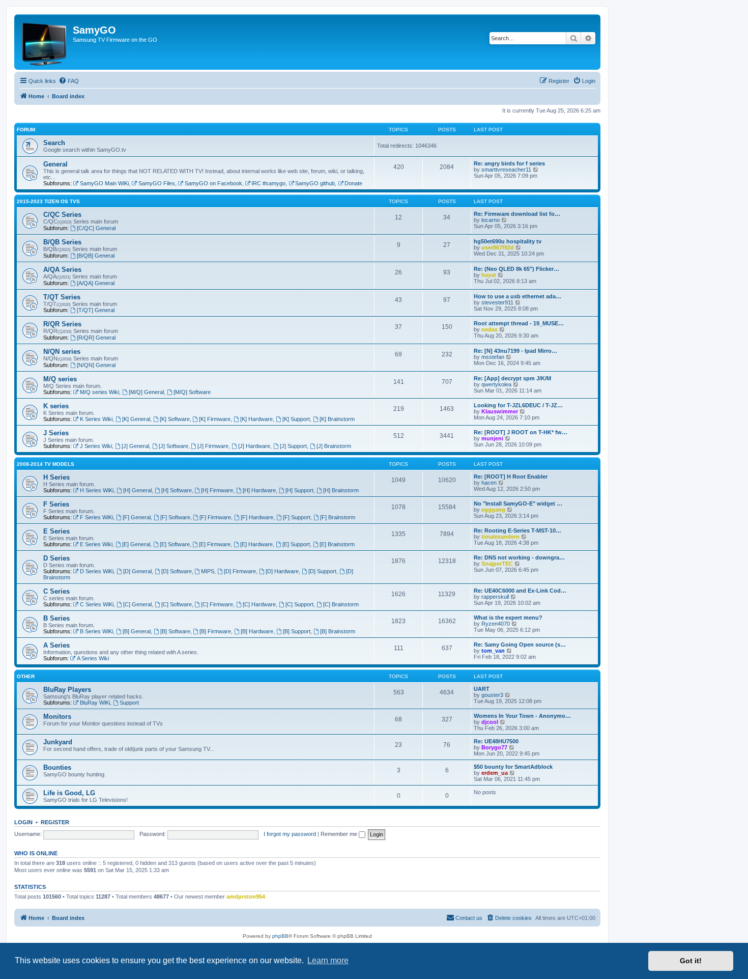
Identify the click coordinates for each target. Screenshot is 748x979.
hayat (488, 275)
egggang (493, 510)
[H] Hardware (259, 490)
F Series (56, 504)
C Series (56, 591)
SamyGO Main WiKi (104, 183)
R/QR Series (62, 324)
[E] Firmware (215, 544)
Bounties (57, 767)
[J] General (135, 446)
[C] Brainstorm (341, 604)
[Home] (45, 42)
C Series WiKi (96, 604)
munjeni (492, 438)
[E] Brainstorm (337, 544)
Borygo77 (494, 747)
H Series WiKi (96, 490)
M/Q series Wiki (99, 392)
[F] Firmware (215, 517)
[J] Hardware (254, 446)
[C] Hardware (259, 604)
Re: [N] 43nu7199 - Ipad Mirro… (515, 351)
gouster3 (492, 695)
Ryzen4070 (495, 624)
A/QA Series (62, 269)
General (55, 164)
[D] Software (176, 571)
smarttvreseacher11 (506, 169)
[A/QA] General (95, 283)
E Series (56, 531)
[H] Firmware (217, 490)
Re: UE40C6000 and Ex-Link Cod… (520, 591)
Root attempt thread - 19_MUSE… (519, 323)
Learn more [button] (328, 960)
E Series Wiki (96, 544)
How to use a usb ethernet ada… (517, 296)
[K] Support (296, 419)
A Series (56, 645)
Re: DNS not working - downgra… (519, 557)
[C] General (137, 604)
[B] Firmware (215, 631)
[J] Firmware (212, 446)
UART (482, 689)
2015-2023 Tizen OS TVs (48, 201)
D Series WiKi (96, 571)
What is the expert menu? (508, 617)
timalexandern (500, 537)
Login (23, 822)
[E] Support (296, 544)
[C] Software (176, 604)
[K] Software (175, 419)
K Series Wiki (96, 419)
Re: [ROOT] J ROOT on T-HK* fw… (520, 432)
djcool (489, 722)
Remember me (340, 834)
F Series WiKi (96, 517)
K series (56, 406)
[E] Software (175, 544)
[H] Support (299, 490)
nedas (489, 329)
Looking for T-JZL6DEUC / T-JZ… (518, 405)
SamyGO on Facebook (213, 183)
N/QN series (61, 351)
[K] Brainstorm (337, 419)
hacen (489, 483)
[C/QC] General (96, 228)
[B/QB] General (95, 256)
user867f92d (497, 247)
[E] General (136, 544)
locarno (490, 220)
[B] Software (175, 631)
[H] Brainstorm (341, 490)
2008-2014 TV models (45, 464)
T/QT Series (61, 297)
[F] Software (175, 517)
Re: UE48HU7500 (496, 741)
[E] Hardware (256, 544)
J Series (56, 433)
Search (54, 143)
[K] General (136, 419)
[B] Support (296, 631)
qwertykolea (496, 384)
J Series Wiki (96, 446)
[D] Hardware (282, 571)
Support (129, 703)
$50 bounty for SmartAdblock (513, 767)
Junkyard (57, 742)
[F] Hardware (257, 517)
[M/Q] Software (192, 392)
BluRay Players (67, 689)
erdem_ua (494, 773)
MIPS (207, 571)
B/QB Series (62, 242)
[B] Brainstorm (337, 631)
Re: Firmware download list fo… (517, 214)
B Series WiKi (96, 631)
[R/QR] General (96, 337)
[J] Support (293, 446)
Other (26, 676)
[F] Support (296, 517)
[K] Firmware (215, 419)
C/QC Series (62, 214)
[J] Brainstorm (334, 446)
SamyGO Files (156, 183)
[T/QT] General (95, 310)
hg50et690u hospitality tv (507, 241)
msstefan (492, 357)
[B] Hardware (257, 631)
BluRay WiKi (95, 703)
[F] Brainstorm (337, 517)
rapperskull (495, 597)
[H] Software (176, 490)
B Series (56, 618)
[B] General (137, 631)
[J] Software (173, 446)
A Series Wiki (93, 658)
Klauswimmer (499, 411)
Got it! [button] (691, 961)
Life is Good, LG (69, 793)
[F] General (137, 517)
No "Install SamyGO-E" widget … (518, 503)
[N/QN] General (96, 365)
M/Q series (60, 379)
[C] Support (299, 604)
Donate (353, 183)
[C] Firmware (217, 604)
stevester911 (497, 302)
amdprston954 (245, 896)
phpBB (280, 936)
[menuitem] (69, 81)
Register (55, 822)
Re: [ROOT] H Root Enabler (511, 476)
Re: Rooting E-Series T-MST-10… (517, 530)
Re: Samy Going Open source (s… (520, 644)
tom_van (493, 651)
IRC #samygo (268, 183)
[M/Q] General (146, 392)
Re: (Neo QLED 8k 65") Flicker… (516, 269)
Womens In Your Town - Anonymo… (522, 716)
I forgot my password (290, 834)
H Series (56, 477)
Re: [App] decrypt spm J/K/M (512, 378)
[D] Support (322, 571)
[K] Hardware (256, 419)
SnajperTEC (497, 564)
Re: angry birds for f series (509, 163)
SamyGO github (315, 183)
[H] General (137, 490)
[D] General (137, 571)
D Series (56, 558)
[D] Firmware (240, 571)
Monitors (57, 716)
